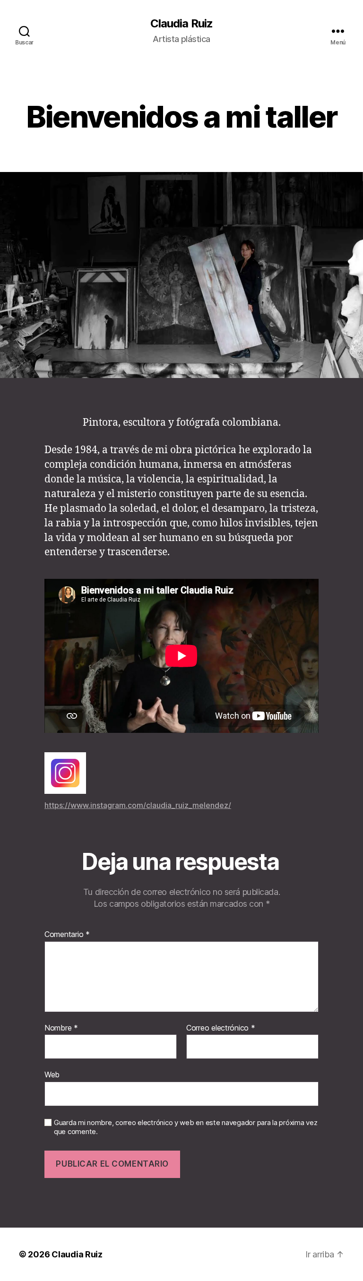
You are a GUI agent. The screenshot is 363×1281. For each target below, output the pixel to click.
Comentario (67, 934)
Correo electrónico (220, 1028)
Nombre (61, 1028)
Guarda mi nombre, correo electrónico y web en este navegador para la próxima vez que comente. (185, 1127)
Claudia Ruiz (181, 23)
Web (52, 1074)
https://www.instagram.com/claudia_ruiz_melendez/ (137, 805)
